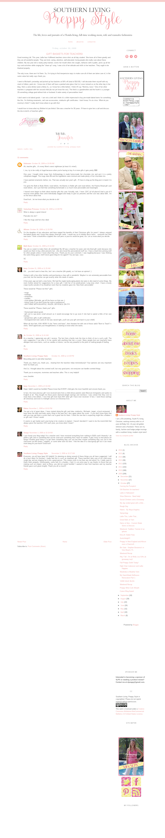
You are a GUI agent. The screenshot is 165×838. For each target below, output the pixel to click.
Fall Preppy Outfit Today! (129, 563)
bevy (25, 268)
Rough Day (124, 506)
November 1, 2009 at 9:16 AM (39, 386)
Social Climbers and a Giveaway (132, 500)
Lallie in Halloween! (127, 493)
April (122, 612)
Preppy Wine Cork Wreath (129, 588)
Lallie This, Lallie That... (129, 516)
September (125, 595)
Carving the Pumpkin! (128, 486)
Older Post (108, 542)
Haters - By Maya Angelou (129, 510)
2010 (120, 470)
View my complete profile (124, 436)
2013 (120, 460)
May (122, 609)
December (124, 476)
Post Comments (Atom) (37, 546)
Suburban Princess (31, 209)
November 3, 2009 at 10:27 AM (63, 453)
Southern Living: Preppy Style (36, 356)
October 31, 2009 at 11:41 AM (37, 335)
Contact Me (91, 42)
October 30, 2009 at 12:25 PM (41, 229)
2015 (120, 453)
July (122, 602)
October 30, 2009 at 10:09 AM (43, 163)
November (124, 480)
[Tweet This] (64, 145)
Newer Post (21, 542)
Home (70, 42)
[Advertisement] (36, 522)
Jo (25, 335)
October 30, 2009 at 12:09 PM (51, 209)
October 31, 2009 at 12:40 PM (63, 356)
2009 (120, 474)
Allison (26, 229)
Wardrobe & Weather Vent (129, 572)
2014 (120, 457)
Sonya (26, 433)
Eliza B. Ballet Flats (127, 535)
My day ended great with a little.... (132, 503)
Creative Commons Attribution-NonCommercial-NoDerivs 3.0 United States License (130, 711)
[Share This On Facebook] (60, 145)
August (123, 599)
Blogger (135, 625)
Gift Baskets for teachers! (129, 490)
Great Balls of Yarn (127, 520)
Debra (26, 408)
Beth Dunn (28, 246)
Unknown (27, 163)
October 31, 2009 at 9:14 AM (43, 246)
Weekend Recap (126, 553)
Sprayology (124, 513)
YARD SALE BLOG (127, 581)
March (123, 615)
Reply (26, 202)
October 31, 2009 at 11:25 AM (39, 268)
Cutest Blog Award (127, 591)
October (123, 483)
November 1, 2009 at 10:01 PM (40, 408)
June (122, 605)
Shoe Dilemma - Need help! (130, 496)
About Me (80, 42)
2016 (120, 450)
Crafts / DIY (28, 149)
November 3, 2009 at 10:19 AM (41, 433)
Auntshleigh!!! (125, 538)
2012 (120, 464)
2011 (120, 467)
